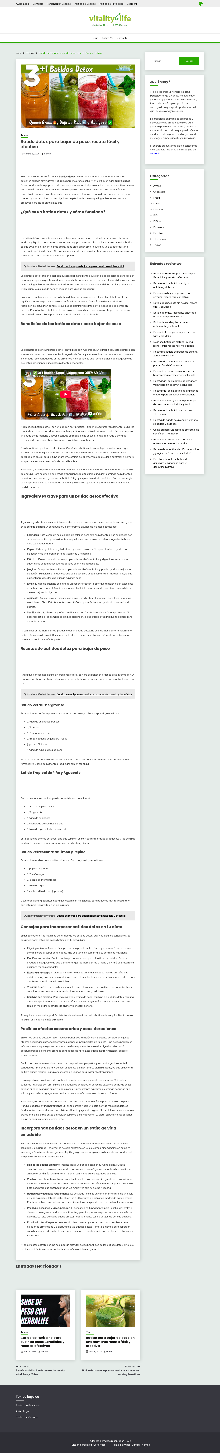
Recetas (158, 233)
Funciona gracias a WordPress (88, 1444)
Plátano (157, 221)
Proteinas (158, 227)
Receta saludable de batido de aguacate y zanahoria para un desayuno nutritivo (170, 462)
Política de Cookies (85, 3)
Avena (157, 185)
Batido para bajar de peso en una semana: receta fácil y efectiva (110, 1341)
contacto (155, 153)
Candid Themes (141, 1444)
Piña (155, 215)
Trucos (24, 135)
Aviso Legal (22, 3)
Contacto (38, 3)
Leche (156, 203)
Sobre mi (132, 3)
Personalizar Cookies (59, 3)
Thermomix (159, 239)
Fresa (156, 197)
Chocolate (159, 191)
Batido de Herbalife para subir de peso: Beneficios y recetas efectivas (42, 1341)
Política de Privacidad (111, 3)
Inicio (95, 37)
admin (47, 153)
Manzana (158, 209)
